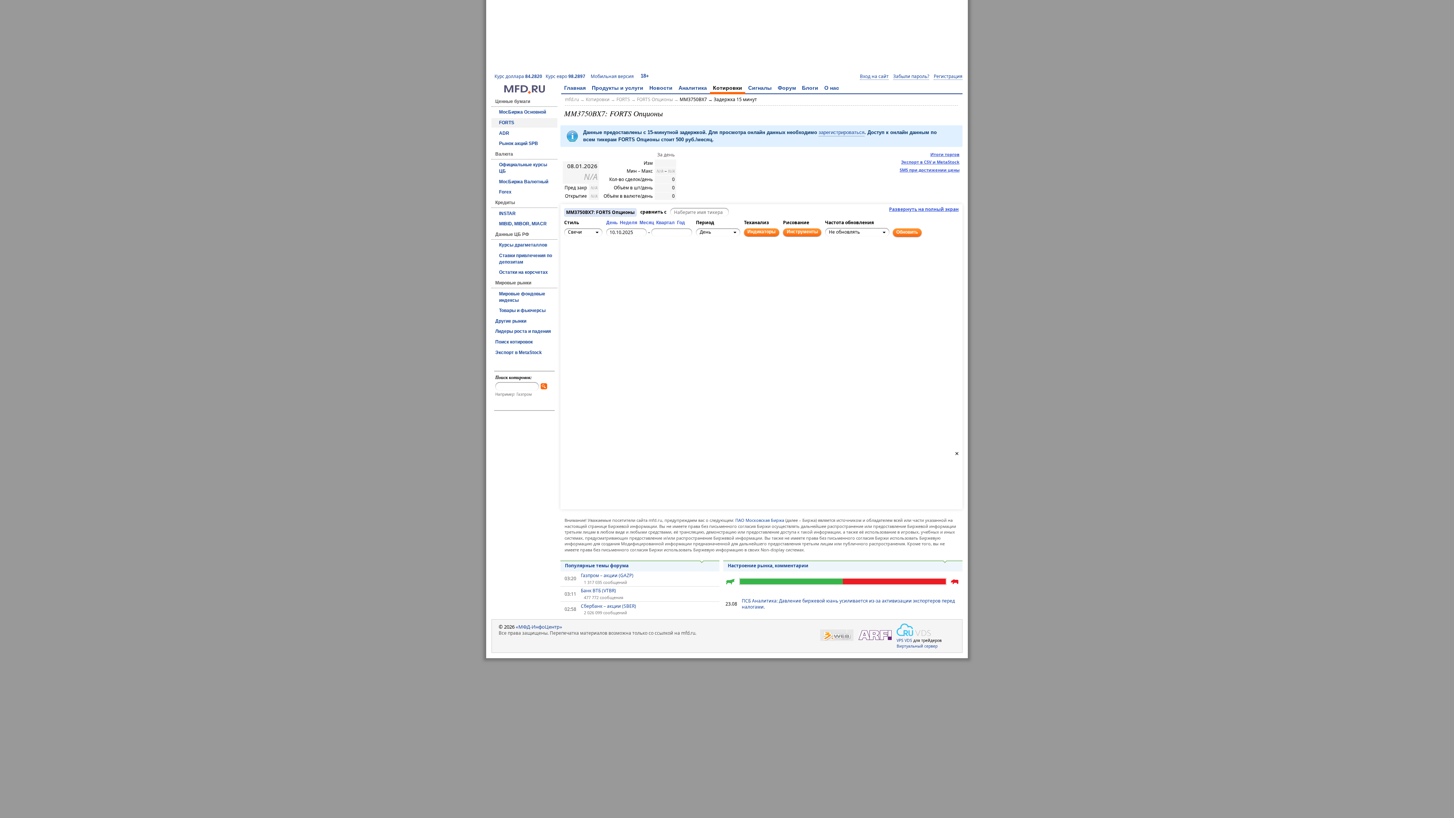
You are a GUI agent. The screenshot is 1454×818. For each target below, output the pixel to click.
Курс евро (565, 76)
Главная (575, 88)
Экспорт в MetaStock (518, 352)
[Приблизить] (604, 258)
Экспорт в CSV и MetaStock (930, 162)
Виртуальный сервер (917, 646)
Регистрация (948, 76)
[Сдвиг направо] (596, 262)
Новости (660, 88)
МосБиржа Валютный (523, 181)
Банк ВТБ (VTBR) (598, 590)
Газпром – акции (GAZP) (607, 575)
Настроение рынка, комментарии (768, 565)
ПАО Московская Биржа (759, 520)
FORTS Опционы (655, 99)
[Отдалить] (604, 267)
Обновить (907, 232)
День (612, 222)
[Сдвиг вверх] (588, 254)
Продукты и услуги (617, 88)
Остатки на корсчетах (523, 272)
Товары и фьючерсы (522, 310)
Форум (787, 88)
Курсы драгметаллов (523, 245)
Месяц (647, 222)
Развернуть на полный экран (924, 209)
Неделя (628, 222)
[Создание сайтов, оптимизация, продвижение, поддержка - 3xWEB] (836, 635)
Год (681, 222)
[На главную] (524, 92)
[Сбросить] (588, 262)
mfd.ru (572, 99)
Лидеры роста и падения (523, 331)
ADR (504, 133)
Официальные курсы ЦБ (523, 168)
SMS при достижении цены (929, 170)
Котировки (727, 88)
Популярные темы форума (597, 565)
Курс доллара (518, 76)
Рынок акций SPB (518, 143)
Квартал (665, 222)
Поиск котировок (514, 342)
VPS (900, 640)
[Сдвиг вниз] (588, 271)
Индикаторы (761, 231)
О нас (831, 88)
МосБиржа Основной (522, 112)
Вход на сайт (874, 76)
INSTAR (507, 213)
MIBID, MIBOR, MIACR (523, 223)
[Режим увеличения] (571, 267)
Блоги (810, 88)
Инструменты (802, 231)
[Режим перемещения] (571, 258)
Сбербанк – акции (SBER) (608, 606)
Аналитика (693, 88)
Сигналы (760, 88)
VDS (908, 640)
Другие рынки (510, 321)
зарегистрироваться (841, 132)
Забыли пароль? (911, 76)
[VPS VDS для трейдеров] (914, 629)
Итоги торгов (944, 154)
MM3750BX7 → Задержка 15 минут (718, 99)
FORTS (506, 122)
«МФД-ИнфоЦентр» (539, 626)
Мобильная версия (612, 76)
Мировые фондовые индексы (522, 297)
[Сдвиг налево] (579, 262)
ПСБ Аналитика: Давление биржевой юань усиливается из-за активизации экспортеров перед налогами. (848, 604)
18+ (645, 76)
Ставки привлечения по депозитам (525, 259)
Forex (505, 192)
